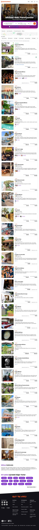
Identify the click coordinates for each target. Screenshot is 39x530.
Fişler (18, 525)
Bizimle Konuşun (15, 511)
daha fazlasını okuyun (26, 40)
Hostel (16, 70)
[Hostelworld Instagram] (7, 502)
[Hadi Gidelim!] (34, 23)
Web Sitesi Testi (22, 525)
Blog (22, 504)
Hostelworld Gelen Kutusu (33, 517)
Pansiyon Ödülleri (24, 509)
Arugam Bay (29, 477)
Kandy (10, 477)
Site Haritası (28, 525)
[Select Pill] (35, 2)
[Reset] (16, 23)
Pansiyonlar (16, 43)
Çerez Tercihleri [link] (33, 525)
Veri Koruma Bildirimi (5, 525)
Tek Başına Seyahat (24, 511)
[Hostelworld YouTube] (2, 504)
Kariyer (31, 506)
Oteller (14, 504)
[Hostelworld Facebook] (2, 502)
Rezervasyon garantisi (24, 506)
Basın (31, 504)
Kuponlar (15, 525)
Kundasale (22, 477)
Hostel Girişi (32, 511)
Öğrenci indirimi (23, 514)
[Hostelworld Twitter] (4, 502)
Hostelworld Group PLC (33, 502)
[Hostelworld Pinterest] (4, 504)
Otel (15, 253)
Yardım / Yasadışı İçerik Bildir (15, 514)
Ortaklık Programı (32, 514)
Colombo (4, 477)
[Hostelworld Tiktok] (7, 504)
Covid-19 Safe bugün (21, 64)
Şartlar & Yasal (11, 525)
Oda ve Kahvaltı (15, 506)
